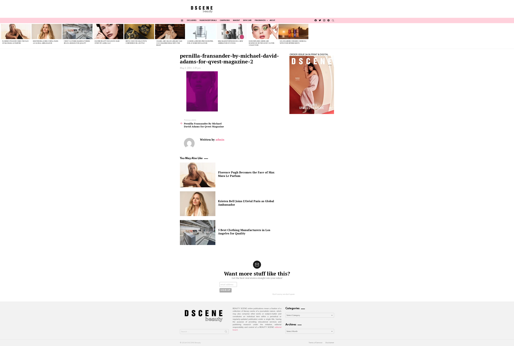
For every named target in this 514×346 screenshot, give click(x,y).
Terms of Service (315, 343)
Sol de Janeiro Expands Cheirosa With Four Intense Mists (293, 42)
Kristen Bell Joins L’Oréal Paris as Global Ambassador (45, 42)
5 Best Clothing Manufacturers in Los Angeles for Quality (77, 42)
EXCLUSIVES (191, 20)
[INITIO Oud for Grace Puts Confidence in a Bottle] (139, 31)
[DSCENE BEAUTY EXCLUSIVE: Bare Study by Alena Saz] (108, 31)
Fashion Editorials (208, 20)
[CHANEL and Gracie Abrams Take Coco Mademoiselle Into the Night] (170, 31)
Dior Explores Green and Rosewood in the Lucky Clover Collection (261, 43)
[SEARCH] (333, 20)
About (272, 20)
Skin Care (247, 20)
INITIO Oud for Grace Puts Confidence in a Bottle (136, 42)
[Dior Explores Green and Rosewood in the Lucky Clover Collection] (262, 31)
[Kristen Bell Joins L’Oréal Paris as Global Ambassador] (47, 31)
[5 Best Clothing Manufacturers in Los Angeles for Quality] (77, 31)
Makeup (236, 20)
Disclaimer (329, 343)
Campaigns (225, 20)
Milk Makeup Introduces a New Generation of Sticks (230, 42)
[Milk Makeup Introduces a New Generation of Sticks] (232, 31)
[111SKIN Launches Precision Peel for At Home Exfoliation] (201, 31)
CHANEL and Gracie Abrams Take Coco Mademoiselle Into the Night (169, 43)
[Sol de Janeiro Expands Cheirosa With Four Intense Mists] (293, 31)
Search (226, 332)
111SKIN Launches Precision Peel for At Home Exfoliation (200, 42)
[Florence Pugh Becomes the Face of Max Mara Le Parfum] (16, 31)
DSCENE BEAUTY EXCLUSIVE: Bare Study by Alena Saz (107, 42)
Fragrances (260, 20)
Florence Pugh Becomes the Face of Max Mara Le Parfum (15, 42)
